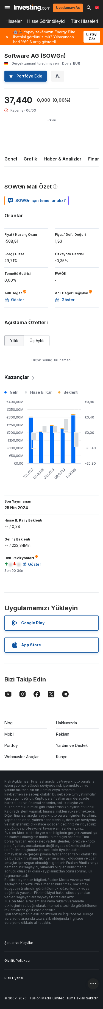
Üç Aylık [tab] (37, 340)
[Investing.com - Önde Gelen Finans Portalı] (32, 7)
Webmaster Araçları (22, 756)
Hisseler (13, 21)
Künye (62, 756)
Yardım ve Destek (72, 745)
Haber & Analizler (63, 159)
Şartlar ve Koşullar (18, 943)
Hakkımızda (66, 722)
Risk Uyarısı (13, 978)
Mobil (9, 734)
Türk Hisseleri (84, 21)
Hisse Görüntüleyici (46, 21)
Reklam (62, 734)
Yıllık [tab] (14, 340)
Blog (8, 722)
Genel (10, 159)
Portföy (11, 745)
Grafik (30, 159)
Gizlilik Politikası (17, 960)
